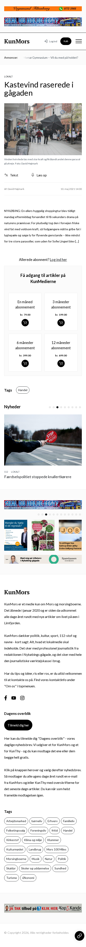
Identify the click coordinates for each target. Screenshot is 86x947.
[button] (50, 407)
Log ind (53, 41)
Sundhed (60, 868)
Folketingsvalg (15, 830)
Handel (22, 390)
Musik (35, 859)
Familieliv (69, 821)
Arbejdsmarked (16, 821)
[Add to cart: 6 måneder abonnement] (25, 363)
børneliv (37, 821)
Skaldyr (11, 868)
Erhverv (53, 821)
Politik (62, 859)
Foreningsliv (38, 830)
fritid (55, 830)
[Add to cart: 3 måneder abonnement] (61, 322)
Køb (66, 41)
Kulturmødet (14, 849)
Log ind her (58, 259)
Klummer (53, 840)
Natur (48, 859)
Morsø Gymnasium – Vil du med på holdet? (47, 57)
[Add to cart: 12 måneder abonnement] (61, 363)
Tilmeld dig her (18, 725)
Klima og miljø (33, 840)
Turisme (11, 878)
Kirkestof (12, 840)
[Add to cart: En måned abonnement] (25, 322)
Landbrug (35, 849)
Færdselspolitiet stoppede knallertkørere (37, 476)
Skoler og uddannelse (35, 868)
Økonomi (28, 878)
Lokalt (8, 76)
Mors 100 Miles (56, 849)
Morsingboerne (16, 859)
